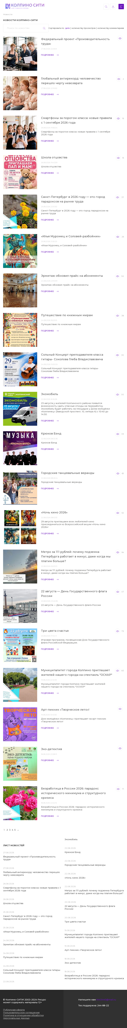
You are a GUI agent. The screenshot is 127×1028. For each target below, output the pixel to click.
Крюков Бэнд (51, 433)
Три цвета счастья (55, 630)
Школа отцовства (54, 157)
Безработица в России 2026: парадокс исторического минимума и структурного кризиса (73, 793)
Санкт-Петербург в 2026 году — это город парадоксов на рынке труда (73, 199)
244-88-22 (103, 1005)
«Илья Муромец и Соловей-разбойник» (71, 236)
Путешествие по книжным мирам (67, 315)
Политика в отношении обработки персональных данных (23, 1017)
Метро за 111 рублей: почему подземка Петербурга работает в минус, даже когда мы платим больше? (76, 556)
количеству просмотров (84, 28)
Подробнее (47, 55)
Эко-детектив (51, 749)
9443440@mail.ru (106, 999)
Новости (7, 14)
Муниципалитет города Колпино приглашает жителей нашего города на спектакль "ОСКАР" (76, 673)
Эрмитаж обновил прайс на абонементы (72, 275)
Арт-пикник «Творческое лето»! (65, 709)
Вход (113, 7)
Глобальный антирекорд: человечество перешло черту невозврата (71, 81)
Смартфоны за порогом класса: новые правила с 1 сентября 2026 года (76, 120)
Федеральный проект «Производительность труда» (75, 41)
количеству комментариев (111, 28)
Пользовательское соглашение (21, 1012)
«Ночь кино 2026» (54, 512)
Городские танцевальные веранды (67, 473)
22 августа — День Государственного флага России (74, 594)
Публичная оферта (14, 1009)
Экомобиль (49, 394)
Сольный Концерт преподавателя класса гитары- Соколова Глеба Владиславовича (72, 357)
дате (67, 28)
